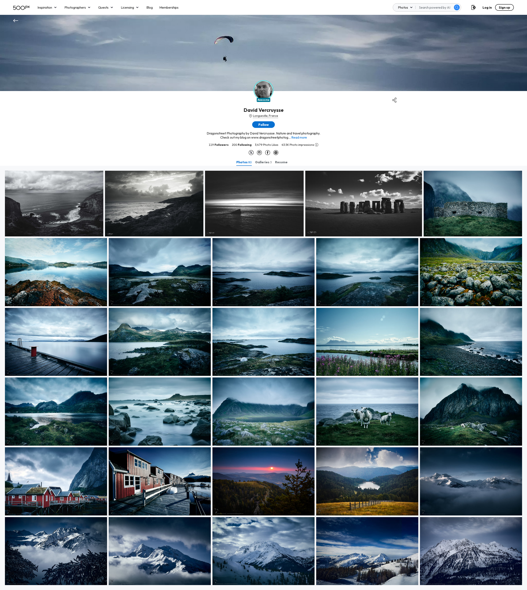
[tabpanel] (263, 378)
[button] (457, 7)
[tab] (244, 162)
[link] (54, 203)
